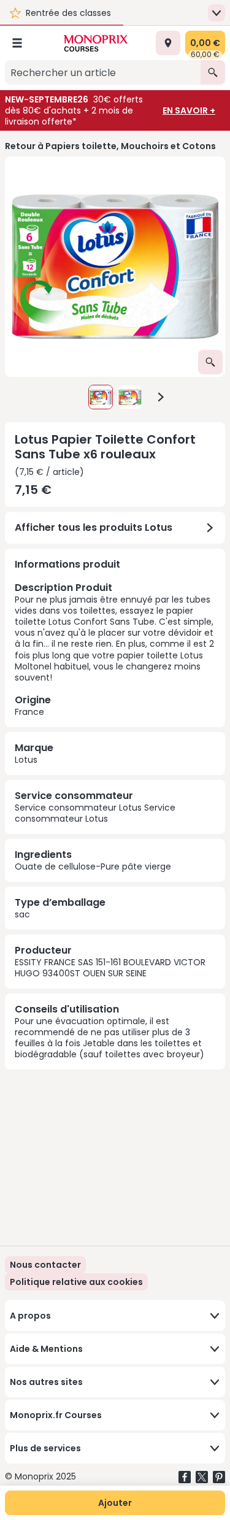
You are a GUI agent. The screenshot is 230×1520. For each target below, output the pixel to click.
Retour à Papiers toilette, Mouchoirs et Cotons (110, 146)
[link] (76, 1281)
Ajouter (115, 1503)
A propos (30, 1316)
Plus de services (45, 1448)
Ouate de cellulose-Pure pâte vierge (93, 866)
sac (22, 914)
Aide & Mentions (46, 1349)
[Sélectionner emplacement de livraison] (168, 43)
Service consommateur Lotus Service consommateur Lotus (95, 813)
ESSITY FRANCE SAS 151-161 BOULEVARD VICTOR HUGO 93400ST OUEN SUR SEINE (110, 968)
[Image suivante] (160, 397)
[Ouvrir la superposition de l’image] (210, 362)
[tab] (115, 266)
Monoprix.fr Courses (56, 1415)
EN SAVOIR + (189, 110)
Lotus (26, 759)
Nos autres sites (46, 1382)
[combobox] (102, 72)
